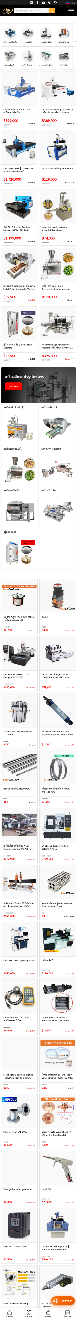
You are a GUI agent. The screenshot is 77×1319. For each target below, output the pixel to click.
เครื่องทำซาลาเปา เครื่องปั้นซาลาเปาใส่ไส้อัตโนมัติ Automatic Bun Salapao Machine (54, 229)
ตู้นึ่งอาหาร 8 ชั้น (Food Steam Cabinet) (17, 346)
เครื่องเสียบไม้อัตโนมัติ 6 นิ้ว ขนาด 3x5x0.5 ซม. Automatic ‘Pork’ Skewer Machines (19, 287)
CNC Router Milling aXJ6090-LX (57, 168)
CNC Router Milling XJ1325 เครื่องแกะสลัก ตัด (16, 111)
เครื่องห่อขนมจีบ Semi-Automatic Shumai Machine (56, 287)
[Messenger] (37, 2)
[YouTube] (43, 2)
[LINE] (31, 2)
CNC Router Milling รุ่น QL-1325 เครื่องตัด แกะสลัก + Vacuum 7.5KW (57, 111)
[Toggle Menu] (71, 10)
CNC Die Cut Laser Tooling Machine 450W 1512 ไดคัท (16, 228)
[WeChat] (49, 2)
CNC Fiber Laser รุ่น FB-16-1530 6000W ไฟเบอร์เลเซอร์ (18, 170)
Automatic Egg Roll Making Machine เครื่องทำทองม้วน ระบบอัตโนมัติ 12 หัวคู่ (57, 346)
